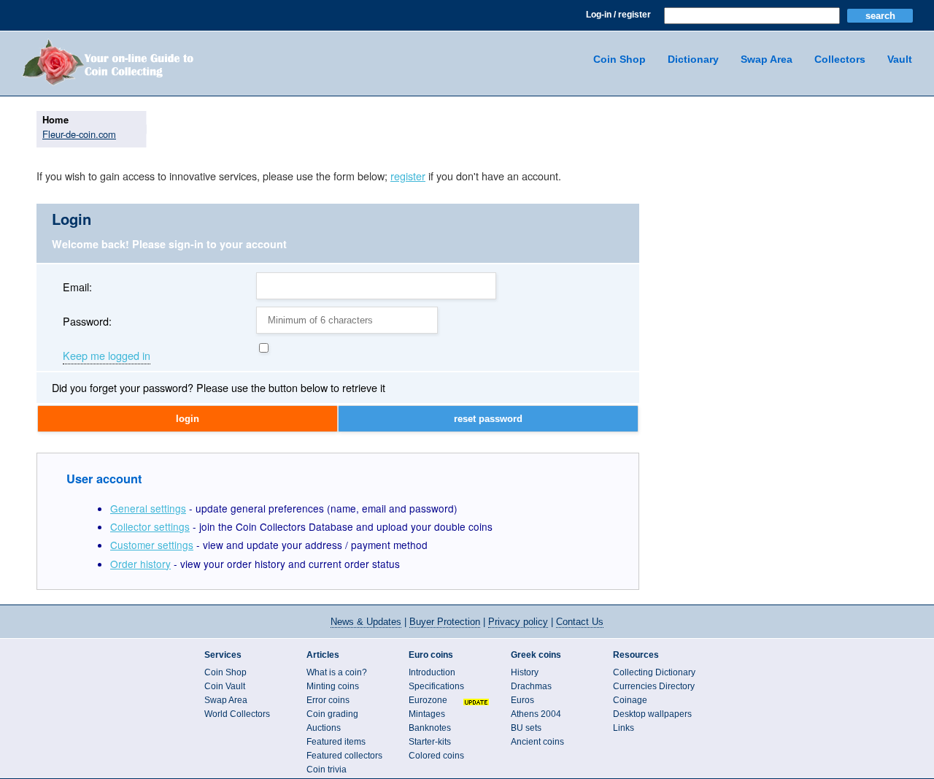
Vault (899, 59)
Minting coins (332, 686)
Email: (77, 286)
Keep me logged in (106, 356)
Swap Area (766, 59)
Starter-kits (430, 742)
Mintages (427, 714)
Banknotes (430, 728)
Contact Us (579, 621)
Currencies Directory (654, 686)
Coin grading (332, 714)
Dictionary (693, 59)
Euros (522, 700)
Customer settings (151, 544)
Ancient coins (537, 742)
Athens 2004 (536, 714)
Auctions (323, 728)
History (525, 672)
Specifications (436, 686)
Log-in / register (618, 14)
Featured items (336, 742)
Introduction (432, 672)
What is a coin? (336, 672)
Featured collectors (344, 756)
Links (623, 728)
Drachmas (531, 686)
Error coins (328, 700)
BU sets (526, 728)
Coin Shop (619, 59)
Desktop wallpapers (652, 714)
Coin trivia (326, 769)
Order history (140, 563)
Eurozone (428, 700)
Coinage (630, 700)
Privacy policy (518, 621)
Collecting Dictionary (654, 672)
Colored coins (436, 756)
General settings (148, 508)
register (407, 175)
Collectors (839, 59)
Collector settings (150, 526)
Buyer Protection (444, 621)
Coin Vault (224, 686)
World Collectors (237, 714)
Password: (87, 321)
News (366, 621)
